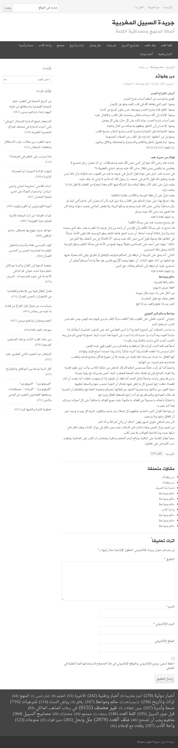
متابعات (100, 714)
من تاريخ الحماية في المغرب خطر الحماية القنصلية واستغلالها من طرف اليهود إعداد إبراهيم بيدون (30, 107)
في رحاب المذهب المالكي (52, 708)
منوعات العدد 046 (41, 330)
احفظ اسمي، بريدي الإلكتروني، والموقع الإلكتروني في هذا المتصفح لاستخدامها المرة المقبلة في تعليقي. (119, 666)
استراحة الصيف (165, 488)
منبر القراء (51, 720)
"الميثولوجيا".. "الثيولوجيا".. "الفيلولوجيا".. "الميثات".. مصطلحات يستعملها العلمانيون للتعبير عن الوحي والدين (29, 392)
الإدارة (155, 83)
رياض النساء (54, 702)
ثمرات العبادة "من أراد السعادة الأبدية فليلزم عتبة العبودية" (30, 218)
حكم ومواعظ (157, 67)
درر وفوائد (168, 477)
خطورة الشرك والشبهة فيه (36, 409)
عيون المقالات (130, 708)
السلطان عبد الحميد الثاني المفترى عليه (28, 354)
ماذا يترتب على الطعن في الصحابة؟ (30, 156)
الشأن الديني (40, 696)
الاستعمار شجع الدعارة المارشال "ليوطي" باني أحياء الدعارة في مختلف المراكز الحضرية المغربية (27, 127)
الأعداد (46, 68)
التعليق (169, 559)
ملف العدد (150, 45)
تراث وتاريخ (76, 45)
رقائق (77, 702)
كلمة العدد (166, 45)
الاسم (170, 607)
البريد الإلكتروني (164, 624)
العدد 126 (156, 453)
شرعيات (111, 45)
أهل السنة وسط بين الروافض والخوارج (28, 369)
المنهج (20, 696)
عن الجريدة (154, 7)
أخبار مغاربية (131, 696)
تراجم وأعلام (130, 702)
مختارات (62, 714)
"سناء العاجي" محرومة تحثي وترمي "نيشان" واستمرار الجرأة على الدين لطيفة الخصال (29, 191)
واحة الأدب (44, 45)
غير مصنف (98, 708)
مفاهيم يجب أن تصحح (153, 720)
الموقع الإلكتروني (165, 641)
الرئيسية (168, 7)
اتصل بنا (139, 7)
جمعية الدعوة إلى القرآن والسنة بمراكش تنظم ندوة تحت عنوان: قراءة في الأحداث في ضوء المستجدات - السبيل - (28, 271)
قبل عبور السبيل (156, 714)
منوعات (27, 720)
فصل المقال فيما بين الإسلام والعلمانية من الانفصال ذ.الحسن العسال (29, 293)
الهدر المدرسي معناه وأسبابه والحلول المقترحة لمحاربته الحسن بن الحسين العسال (30, 250)
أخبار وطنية (165, 54)
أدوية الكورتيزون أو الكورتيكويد (32, 206)
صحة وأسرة (26, 45)
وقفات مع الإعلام (127, 726)
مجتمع (60, 45)
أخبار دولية (146, 54)
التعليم (58, 696)
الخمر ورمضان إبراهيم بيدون (34, 320)
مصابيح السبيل (130, 45)
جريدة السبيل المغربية (143, 22)
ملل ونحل (95, 45)
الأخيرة (76, 696)
